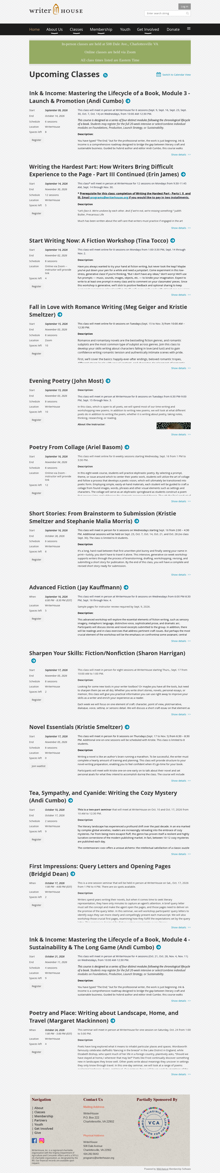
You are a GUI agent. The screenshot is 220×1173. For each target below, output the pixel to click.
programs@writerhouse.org (109, 197)
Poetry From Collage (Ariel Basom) (76, 447)
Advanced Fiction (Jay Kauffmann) (75, 587)
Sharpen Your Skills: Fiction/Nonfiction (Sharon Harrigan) (107, 653)
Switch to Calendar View (176, 74)
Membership (43, 1116)
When (32, 596)
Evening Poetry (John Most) (66, 381)
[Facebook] (34, 1140)
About (38, 1108)
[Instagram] (41, 1140)
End (31, 116)
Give (37, 1133)
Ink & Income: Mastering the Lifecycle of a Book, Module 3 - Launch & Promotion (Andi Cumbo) (109, 97)
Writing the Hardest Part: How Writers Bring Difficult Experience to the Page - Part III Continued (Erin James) (104, 170)
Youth (38, 1124)
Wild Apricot (162, 1169)
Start (32, 110)
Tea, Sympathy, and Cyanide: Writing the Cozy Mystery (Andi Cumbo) (103, 796)
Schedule (34, 121)
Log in (184, 6)
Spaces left (35, 132)
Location (34, 126)
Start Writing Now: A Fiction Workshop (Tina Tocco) (98, 240)
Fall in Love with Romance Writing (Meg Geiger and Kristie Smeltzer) (108, 310)
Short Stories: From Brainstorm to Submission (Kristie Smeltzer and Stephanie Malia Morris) (102, 517)
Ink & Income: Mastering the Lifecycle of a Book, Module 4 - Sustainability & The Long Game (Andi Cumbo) (109, 943)
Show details (178, 154)
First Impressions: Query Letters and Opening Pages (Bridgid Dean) (100, 870)
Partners (40, 1120)
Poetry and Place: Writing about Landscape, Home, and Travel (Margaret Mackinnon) (103, 1016)
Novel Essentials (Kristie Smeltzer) (76, 727)
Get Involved (43, 1128)
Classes (39, 1112)
